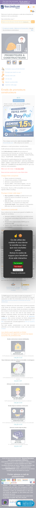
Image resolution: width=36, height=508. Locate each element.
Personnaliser (18, 270)
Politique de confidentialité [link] (18, 273)
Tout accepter (18, 263)
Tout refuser (18, 266)
